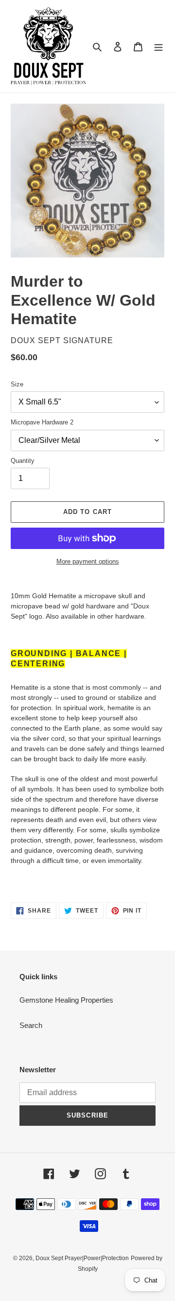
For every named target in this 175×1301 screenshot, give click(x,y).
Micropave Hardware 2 (42, 422)
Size (17, 384)
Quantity (23, 460)
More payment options (87, 561)
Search (30, 1025)
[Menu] (158, 46)
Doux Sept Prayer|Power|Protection (82, 1258)
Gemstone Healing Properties (66, 1000)
